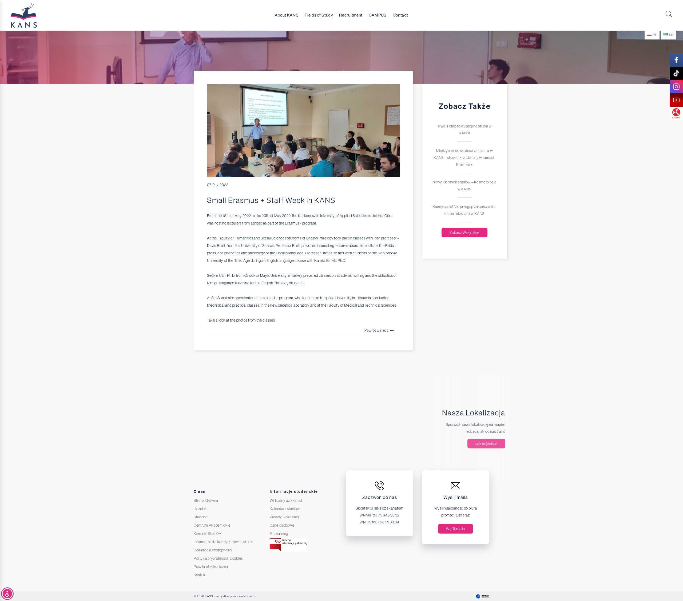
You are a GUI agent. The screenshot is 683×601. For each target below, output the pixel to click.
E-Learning (279, 533)
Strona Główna (206, 500)
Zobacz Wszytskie (464, 232)
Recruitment (351, 15)
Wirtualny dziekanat (286, 500)
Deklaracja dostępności (213, 550)
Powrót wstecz (377, 330)
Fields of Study (319, 15)
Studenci (201, 517)
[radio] (676, 113)
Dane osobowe (282, 525)
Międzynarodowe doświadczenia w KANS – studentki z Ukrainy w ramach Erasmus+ (464, 158)
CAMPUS (378, 15)
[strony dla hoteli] (481, 596)
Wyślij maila (455, 529)
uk (671, 35)
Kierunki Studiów (207, 533)
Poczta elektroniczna (211, 566)
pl (655, 35)
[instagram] (676, 86)
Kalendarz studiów (285, 509)
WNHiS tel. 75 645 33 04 (379, 522)
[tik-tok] (676, 73)
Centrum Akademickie (212, 525)
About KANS (287, 15)
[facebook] (676, 60)
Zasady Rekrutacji (285, 517)
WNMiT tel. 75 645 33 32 (379, 515)
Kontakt (200, 575)
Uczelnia (201, 509)
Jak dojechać (486, 444)
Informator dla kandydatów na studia (223, 542)
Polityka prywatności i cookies (218, 558)
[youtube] (676, 100)
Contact (400, 15)
